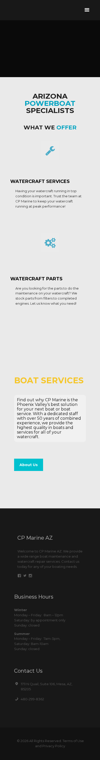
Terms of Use (73, 741)
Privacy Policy (53, 746)
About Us (28, 465)
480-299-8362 (32, 699)
